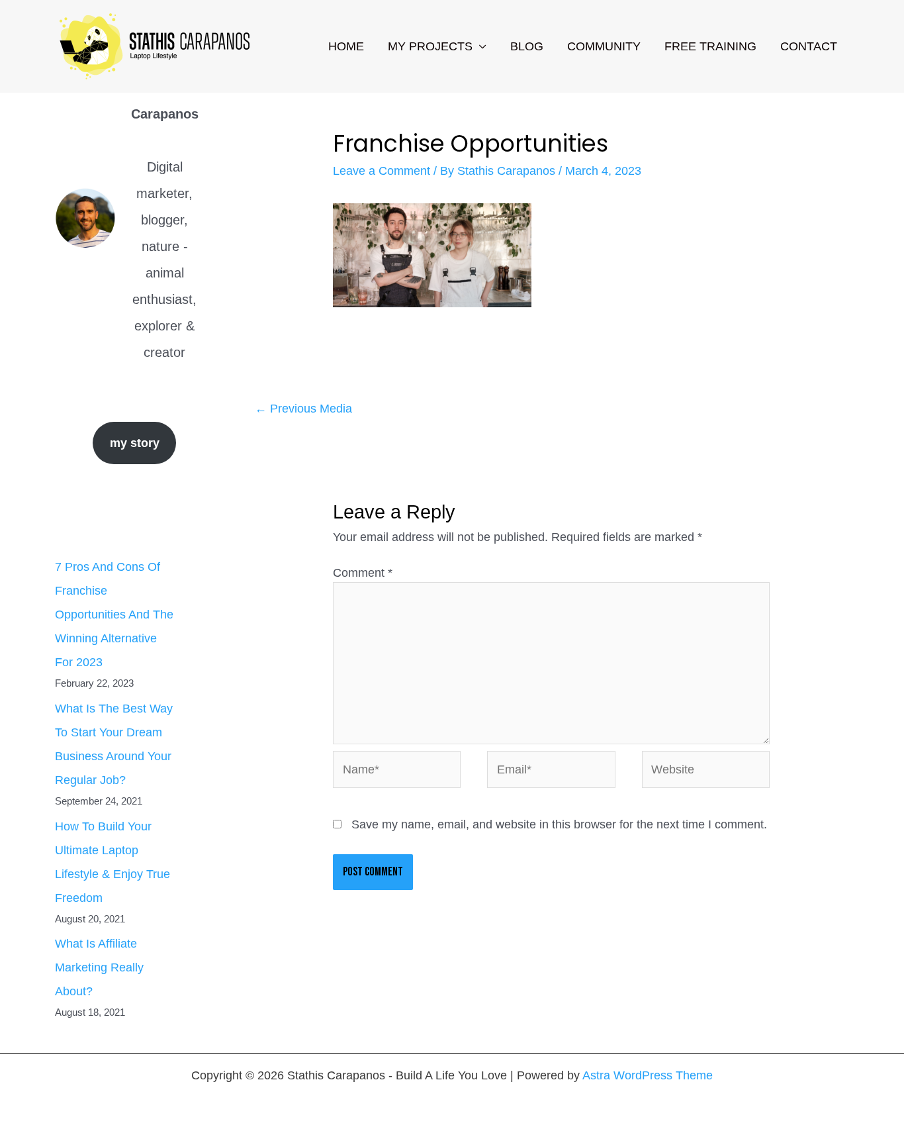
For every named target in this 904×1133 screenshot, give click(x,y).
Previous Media (303, 408)
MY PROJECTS (430, 46)
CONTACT (808, 46)
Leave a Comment (381, 170)
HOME (346, 46)
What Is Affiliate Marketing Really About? (99, 967)
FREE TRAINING (710, 46)
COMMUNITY (604, 46)
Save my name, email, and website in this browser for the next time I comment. (559, 824)
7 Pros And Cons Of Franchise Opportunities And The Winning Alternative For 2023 (114, 614)
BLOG (526, 46)
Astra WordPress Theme (647, 1075)
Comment (362, 572)
